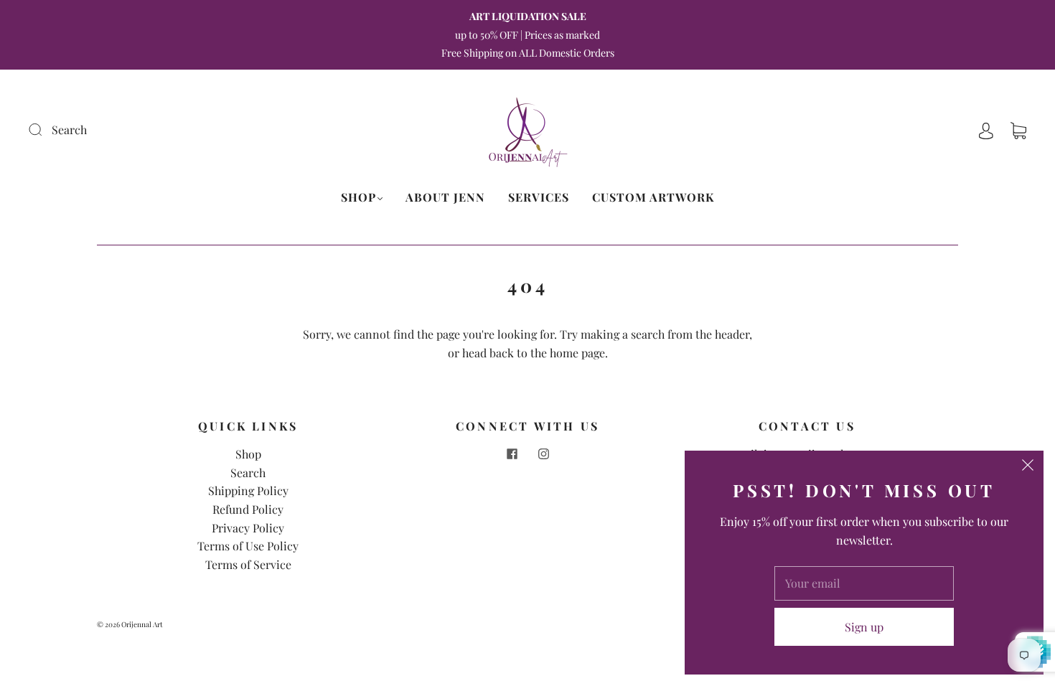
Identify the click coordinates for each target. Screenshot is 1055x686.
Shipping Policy (248, 490)
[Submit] (132, 130)
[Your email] (864, 583)
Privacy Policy (248, 527)
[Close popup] (1028, 466)
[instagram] (543, 453)
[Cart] (1018, 129)
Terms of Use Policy (248, 545)
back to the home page (547, 352)
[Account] (986, 129)
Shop (358, 197)
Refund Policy (247, 509)
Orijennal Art (142, 624)
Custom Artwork (653, 197)
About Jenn (445, 197)
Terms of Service (248, 564)
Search (248, 472)
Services (538, 197)
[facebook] (512, 453)
